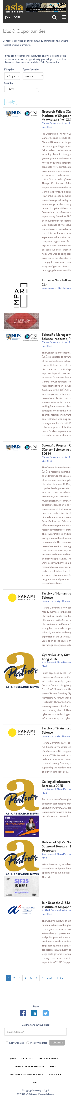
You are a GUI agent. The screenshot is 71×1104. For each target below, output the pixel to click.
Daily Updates (16, 1042)
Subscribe (57, 1042)
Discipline (9, 69)
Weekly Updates (38, 1042)
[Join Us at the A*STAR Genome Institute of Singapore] (21, 908)
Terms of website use (29, 1066)
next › (50, 977)
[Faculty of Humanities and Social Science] (21, 597)
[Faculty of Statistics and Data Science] (21, 732)
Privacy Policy (50, 1058)
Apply (11, 102)
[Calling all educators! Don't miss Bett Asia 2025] (21, 797)
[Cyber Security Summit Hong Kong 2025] (21, 670)
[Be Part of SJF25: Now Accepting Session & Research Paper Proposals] (21, 858)
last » (60, 977)
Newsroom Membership (26, 1074)
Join (7, 17)
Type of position (31, 69)
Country (8, 82)
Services (55, 1074)
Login (16, 17)
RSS (35, 1082)
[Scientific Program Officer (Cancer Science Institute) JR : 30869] (21, 448)
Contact (28, 1058)
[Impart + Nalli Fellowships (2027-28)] (21, 295)
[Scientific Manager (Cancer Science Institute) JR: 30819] (21, 337)
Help (53, 1066)
